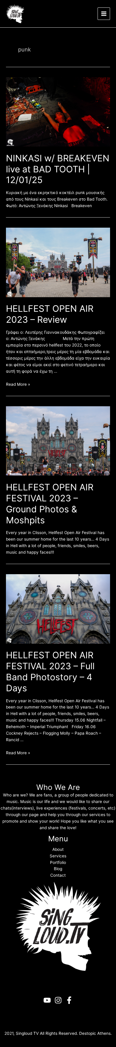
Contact (58, 875)
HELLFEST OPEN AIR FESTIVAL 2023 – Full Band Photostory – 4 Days (50, 671)
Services (58, 856)
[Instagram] (58, 1000)
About (58, 849)
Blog (58, 868)
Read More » (18, 384)
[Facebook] (69, 1000)
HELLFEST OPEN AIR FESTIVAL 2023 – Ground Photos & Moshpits (49, 503)
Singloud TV (27, 1033)
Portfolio (58, 862)
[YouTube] (47, 1000)
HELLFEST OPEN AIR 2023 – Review (49, 314)
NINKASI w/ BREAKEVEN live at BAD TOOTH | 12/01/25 (57, 169)
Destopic (87, 1033)
